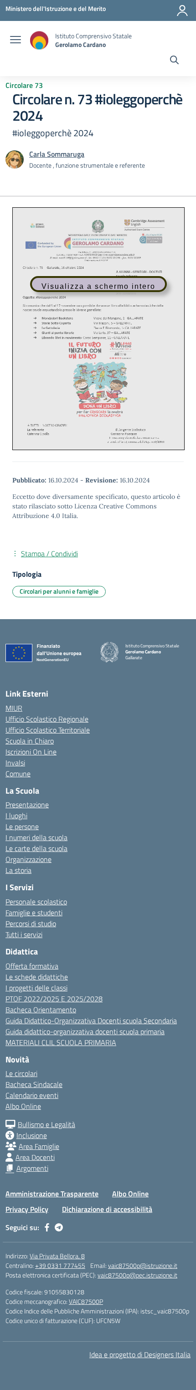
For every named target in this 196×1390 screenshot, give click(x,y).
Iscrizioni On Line (31, 751)
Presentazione (27, 804)
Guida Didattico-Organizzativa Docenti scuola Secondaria (91, 1020)
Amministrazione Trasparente (51, 1193)
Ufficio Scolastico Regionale (46, 718)
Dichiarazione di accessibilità (107, 1209)
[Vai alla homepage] (39, 40)
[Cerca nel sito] (174, 61)
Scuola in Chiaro (29, 740)
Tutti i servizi (23, 934)
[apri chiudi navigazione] (15, 40)
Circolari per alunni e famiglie (59, 591)
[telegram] (59, 1227)
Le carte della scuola (36, 848)
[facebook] (47, 1227)
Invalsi (15, 762)
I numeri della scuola (36, 837)
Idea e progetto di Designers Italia (140, 1354)
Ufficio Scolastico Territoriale (47, 729)
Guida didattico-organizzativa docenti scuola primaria (85, 1031)
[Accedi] (182, 10)
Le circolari (21, 1073)
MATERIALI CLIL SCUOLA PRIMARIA (60, 1042)
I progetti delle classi (36, 987)
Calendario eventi (31, 1095)
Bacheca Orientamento (40, 1009)
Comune (18, 773)
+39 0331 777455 (60, 1265)
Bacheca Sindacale (33, 1084)
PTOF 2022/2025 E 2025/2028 (54, 998)
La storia (18, 870)
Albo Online (23, 1106)
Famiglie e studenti (33, 912)
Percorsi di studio (30, 923)
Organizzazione (28, 859)
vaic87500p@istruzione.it (142, 1265)
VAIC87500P (86, 1301)
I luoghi (16, 815)
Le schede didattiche (36, 976)
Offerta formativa (31, 965)
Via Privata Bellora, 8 (57, 1256)
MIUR (13, 708)
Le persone (22, 826)
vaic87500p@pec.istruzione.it (137, 1275)
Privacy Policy (26, 1209)
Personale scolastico (36, 901)
